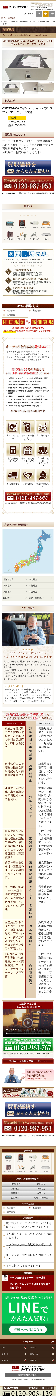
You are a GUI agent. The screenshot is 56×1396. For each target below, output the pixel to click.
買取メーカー (35, 1354)
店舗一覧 (5, 1354)
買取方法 (5, 1360)
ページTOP (28, 1342)
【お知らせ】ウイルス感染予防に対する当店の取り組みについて (28, 35)
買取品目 (33, 1347)
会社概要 (33, 1360)
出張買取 (11, 310)
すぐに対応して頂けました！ (23, 1265)
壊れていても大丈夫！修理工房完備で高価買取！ (30, 1286)
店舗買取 (11, 315)
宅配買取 (37, 310)
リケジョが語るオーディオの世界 (28, 1277)
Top (3, 1347)
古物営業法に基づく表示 (28, 1375)
